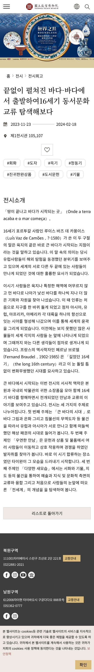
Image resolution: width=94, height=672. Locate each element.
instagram (15, 575)
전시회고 (35, 76)
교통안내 (70, 558)
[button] (6, 6)
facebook (6, 575)
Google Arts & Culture (31, 575)
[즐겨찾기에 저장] (47, 150)
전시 (19, 76)
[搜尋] (88, 7)
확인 (83, 664)
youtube (23, 575)
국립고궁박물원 (42, 6)
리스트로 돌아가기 (47, 513)
